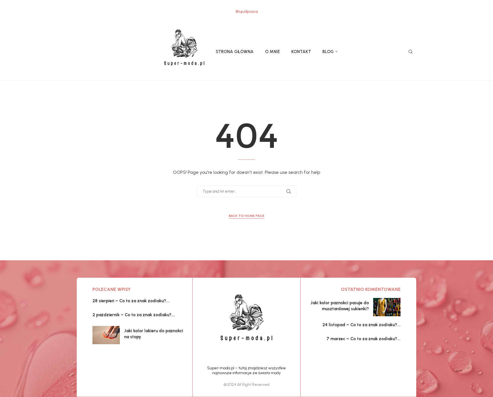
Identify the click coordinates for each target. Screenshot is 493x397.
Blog (328, 51)
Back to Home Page (246, 216)
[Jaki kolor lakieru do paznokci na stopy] (106, 335)
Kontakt (301, 51)
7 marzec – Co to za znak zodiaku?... (363, 338)
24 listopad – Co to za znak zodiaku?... (361, 324)
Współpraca (246, 11)
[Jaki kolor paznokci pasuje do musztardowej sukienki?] (387, 307)
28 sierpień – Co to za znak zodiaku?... (130, 300)
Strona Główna (235, 51)
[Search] (410, 52)
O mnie (272, 51)
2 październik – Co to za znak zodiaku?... (133, 314)
